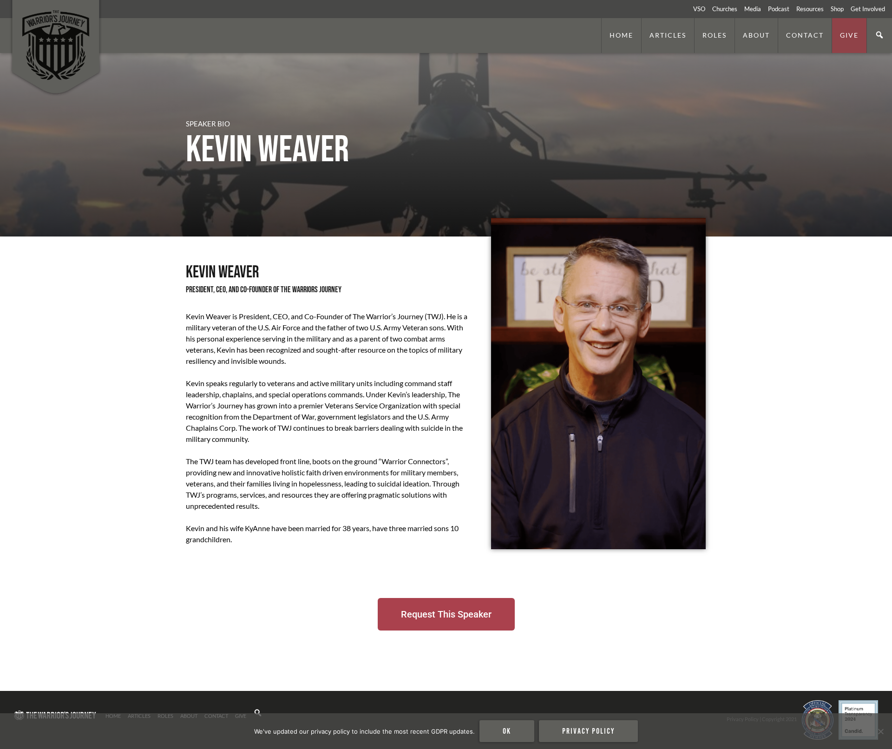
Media (752, 9)
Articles (667, 35)
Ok (507, 731)
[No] (880, 731)
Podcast (778, 9)
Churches (724, 9)
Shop (837, 9)
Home (621, 35)
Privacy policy (588, 731)
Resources (810, 9)
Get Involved (868, 9)
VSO (699, 9)
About (756, 35)
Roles (714, 35)
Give (849, 35)
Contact (805, 35)
